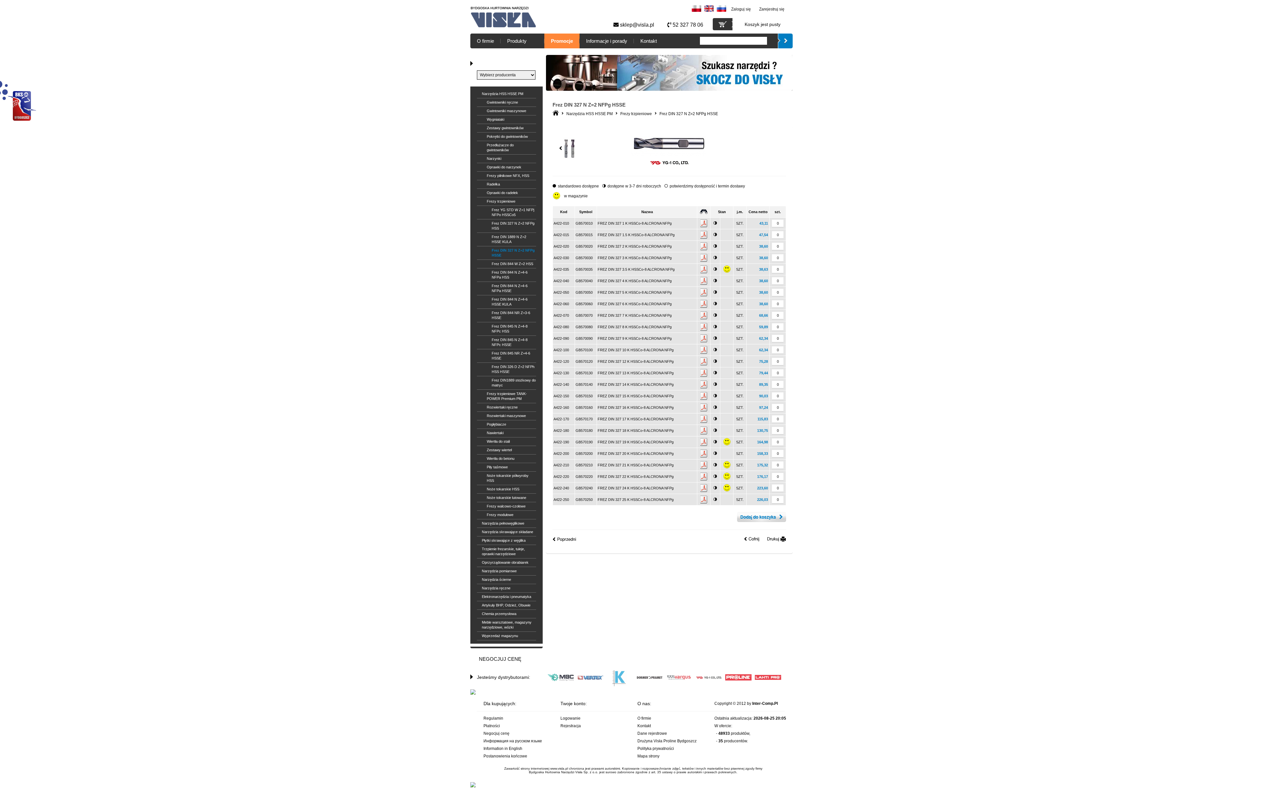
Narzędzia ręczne (496, 588)
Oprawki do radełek (502, 193)
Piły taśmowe (497, 467)
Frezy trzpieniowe (501, 201)
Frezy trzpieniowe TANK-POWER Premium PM (507, 396)
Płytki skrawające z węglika (504, 540)
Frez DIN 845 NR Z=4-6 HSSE (511, 355)
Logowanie (570, 718)
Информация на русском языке (512, 741)
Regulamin (493, 718)
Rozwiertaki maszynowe (506, 416)
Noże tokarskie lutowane (506, 498)
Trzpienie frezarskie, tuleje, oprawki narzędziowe (503, 551)
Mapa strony (648, 756)
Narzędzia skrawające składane (507, 532)
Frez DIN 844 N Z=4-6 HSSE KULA (510, 301)
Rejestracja (570, 726)
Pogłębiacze (496, 424)
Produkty (517, 41)
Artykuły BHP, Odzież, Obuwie (506, 605)
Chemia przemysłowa (499, 614)
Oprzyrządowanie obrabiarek (505, 562)
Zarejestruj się (771, 9)
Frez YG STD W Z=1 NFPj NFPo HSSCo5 (513, 212)
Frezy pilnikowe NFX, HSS (508, 176)
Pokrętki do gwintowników (507, 136)
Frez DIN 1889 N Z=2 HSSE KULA (509, 239)
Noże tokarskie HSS (503, 489)
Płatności (491, 726)
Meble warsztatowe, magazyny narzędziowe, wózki (507, 624)
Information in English (502, 748)
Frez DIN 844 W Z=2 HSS (512, 264)
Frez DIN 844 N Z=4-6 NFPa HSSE (510, 288)
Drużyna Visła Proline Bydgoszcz (667, 741)
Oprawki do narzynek (504, 167)
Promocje (562, 41)
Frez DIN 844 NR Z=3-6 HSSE (511, 315)
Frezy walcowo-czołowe (506, 506)
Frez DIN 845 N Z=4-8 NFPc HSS (510, 328)
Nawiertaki (495, 433)
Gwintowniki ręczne (502, 102)
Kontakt (648, 41)
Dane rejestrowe (652, 733)
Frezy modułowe (500, 515)
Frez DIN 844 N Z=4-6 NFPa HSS (510, 274)
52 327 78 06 (687, 25)
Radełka (493, 184)
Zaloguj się (741, 9)
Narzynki (494, 159)
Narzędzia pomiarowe (499, 571)
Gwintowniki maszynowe (506, 111)
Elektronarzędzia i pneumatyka (506, 597)
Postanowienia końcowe (505, 756)
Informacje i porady (606, 41)
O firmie (485, 41)
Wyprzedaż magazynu (500, 636)
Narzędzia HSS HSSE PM (502, 94)
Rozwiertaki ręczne (502, 407)
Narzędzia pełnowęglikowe (503, 523)
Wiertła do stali (498, 441)
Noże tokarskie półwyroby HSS (508, 478)
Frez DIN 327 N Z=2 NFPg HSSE (513, 252)
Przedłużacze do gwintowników (500, 147)
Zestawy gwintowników (505, 128)
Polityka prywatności (655, 748)
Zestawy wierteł (499, 450)
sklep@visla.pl (636, 25)
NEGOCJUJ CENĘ (500, 659)
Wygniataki (495, 119)
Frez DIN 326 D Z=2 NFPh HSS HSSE (513, 369)
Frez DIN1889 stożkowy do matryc (514, 382)
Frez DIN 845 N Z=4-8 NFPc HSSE (510, 342)
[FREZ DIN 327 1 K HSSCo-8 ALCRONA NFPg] (669, 154)
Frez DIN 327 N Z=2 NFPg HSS (513, 225)
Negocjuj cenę (496, 733)
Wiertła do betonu (500, 458)
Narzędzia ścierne (496, 580)
